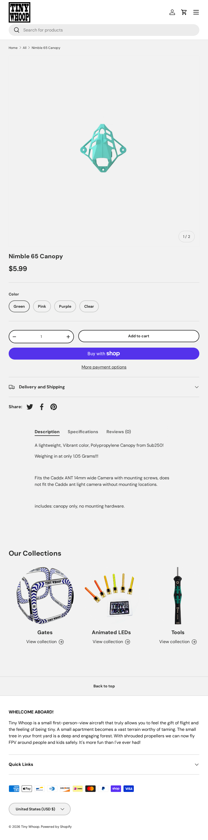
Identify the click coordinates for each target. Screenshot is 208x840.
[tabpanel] (104, 475)
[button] (184, 12)
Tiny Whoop (30, 827)
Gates (42, 632)
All (25, 47)
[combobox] (104, 30)
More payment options (104, 367)
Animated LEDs (108, 632)
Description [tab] (47, 432)
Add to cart (138, 336)
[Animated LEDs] (108, 595)
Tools (175, 632)
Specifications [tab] (83, 432)
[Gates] (42, 595)
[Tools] (175, 595)
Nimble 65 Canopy (46, 47)
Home (13, 47)
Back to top (104, 686)
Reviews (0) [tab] (118, 432)
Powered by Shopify (56, 827)
